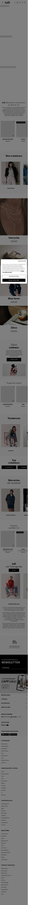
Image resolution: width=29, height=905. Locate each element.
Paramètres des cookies (14, 276)
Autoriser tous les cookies (14, 280)
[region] (14, 271)
